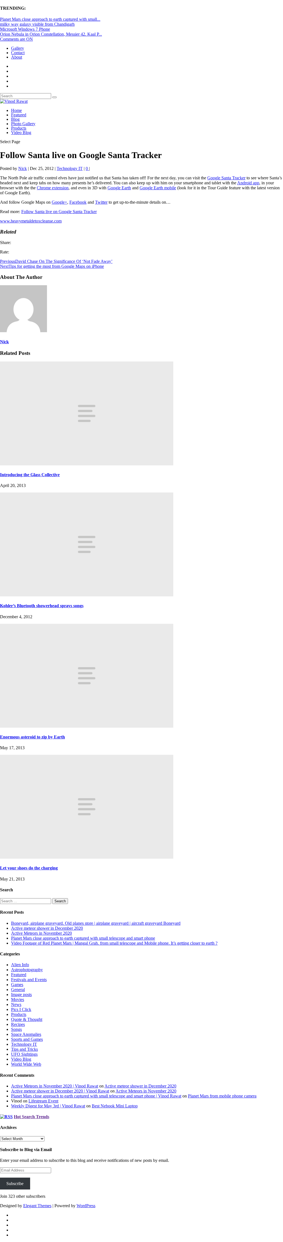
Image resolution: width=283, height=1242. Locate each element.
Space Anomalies (26, 1034)
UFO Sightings (24, 1054)
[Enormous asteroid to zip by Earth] (86, 726)
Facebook (78, 202)
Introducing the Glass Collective (30, 474)
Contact (18, 52)
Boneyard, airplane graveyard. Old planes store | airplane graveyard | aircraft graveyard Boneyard (95, 923)
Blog (15, 119)
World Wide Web (26, 1064)
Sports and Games (27, 1039)
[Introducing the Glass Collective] (86, 464)
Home (16, 110)
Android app (248, 182)
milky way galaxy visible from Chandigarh (37, 24)
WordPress (86, 1205)
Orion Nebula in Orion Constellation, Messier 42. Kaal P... (51, 34)
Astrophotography (27, 969)
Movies (17, 999)
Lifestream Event (43, 1101)
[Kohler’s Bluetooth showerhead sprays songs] (86, 595)
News (16, 1004)
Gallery (17, 48)
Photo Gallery (23, 123)
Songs (16, 1029)
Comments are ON (16, 39)
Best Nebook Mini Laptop (115, 1106)
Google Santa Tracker (226, 177)
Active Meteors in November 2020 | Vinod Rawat (54, 1086)
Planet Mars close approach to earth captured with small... (50, 19)
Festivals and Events (29, 979)
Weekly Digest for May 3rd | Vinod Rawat (48, 1106)
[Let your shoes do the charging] (86, 857)
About (16, 57)
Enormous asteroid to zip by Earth (32, 737)
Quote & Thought (26, 1019)
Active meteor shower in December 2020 (47, 928)
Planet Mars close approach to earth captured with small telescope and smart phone (83, 938)
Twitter (101, 202)
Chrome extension (53, 187)
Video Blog (21, 132)
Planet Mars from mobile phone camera (222, 1096)
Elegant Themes (37, 1205)
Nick (22, 168)
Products (18, 128)
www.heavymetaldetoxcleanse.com (31, 221)
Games (17, 984)
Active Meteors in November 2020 (41, 933)
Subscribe (14, 1183)
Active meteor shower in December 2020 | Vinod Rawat (60, 1091)
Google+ (59, 202)
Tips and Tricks (24, 1049)
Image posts (21, 994)
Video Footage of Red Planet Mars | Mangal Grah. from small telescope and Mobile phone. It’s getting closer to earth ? (114, 943)
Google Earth (119, 187)
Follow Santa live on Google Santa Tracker (59, 211)
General (18, 989)
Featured (18, 114)
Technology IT (70, 168)
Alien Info (20, 964)
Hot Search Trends (31, 1116)
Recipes (18, 1024)
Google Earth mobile (158, 187)
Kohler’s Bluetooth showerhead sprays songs (41, 605)
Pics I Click (21, 1009)
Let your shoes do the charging (29, 868)
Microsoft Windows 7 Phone (25, 29)
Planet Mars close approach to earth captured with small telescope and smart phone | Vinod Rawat (96, 1096)
